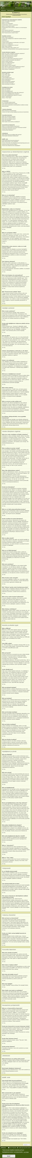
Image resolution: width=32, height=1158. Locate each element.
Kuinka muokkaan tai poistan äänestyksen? (11, 60)
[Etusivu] (16, 4)
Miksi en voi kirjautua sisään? (8, 26)
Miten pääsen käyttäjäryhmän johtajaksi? (10, 93)
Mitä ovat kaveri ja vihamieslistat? (9, 110)
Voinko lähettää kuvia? (7, 77)
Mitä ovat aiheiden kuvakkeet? (8, 84)
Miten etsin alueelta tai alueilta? (8, 116)
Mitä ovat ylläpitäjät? (6, 88)
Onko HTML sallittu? (6, 75)
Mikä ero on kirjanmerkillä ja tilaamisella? (11, 126)
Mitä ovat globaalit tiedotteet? (8, 79)
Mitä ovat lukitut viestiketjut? (8, 82)
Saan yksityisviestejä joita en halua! (9, 103)
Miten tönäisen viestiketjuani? (8, 69)
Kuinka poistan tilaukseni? (7, 130)
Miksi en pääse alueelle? (7, 61)
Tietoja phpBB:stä (13, 1087)
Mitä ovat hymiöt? (5, 76)
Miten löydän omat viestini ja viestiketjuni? (11, 121)
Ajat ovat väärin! (5, 41)
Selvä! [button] (8, 1156)
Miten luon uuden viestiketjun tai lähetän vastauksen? (13, 53)
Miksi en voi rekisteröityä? (7, 23)
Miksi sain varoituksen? (7, 64)
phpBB (25, 367)
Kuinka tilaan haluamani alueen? (9, 128)
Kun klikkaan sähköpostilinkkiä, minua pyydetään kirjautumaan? (15, 49)
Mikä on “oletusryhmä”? (7, 96)
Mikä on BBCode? (6, 73)
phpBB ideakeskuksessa (7, 1097)
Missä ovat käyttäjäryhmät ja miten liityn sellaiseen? (13, 92)
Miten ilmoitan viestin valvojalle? (9, 65)
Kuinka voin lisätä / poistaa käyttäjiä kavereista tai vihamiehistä (15, 112)
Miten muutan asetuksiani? (7, 37)
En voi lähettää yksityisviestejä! (8, 102)
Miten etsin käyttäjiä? (6, 120)
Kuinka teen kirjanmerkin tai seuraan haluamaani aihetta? (14, 127)
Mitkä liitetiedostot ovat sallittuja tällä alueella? (12, 134)
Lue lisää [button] (26, 1152)
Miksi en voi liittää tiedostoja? (8, 62)
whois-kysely (20, 1112)
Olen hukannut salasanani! (7, 30)
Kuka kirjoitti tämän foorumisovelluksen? (10, 140)
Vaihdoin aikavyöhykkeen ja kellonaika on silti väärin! (13, 42)
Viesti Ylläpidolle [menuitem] (12, 1147)
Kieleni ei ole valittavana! (7, 43)
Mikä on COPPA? (5, 22)
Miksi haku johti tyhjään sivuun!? (9, 119)
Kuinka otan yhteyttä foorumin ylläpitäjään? (11, 145)
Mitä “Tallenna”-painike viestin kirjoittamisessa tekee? (13, 66)
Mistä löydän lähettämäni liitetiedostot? (10, 135)
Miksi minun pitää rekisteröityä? (8, 21)
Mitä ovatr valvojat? (6, 89)
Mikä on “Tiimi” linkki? (6, 97)
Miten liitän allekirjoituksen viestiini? (9, 56)
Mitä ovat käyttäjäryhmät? (7, 91)
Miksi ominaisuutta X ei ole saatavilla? (10, 141)
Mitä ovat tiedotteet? (6, 80)
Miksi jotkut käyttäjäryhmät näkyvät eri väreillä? (12, 95)
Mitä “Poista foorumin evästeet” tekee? (10, 32)
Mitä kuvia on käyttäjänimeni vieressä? (10, 45)
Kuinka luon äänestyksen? (7, 57)
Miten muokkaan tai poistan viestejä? (10, 54)
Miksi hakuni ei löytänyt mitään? (9, 117)
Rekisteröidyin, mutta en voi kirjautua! (10, 24)
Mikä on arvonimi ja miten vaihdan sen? (10, 47)
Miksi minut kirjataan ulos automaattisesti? (11, 31)
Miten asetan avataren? (7, 46)
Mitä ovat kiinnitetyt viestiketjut (8, 81)
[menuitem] (3, 7)
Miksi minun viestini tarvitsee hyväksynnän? (11, 67)
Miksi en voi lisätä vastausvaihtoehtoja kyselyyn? (12, 58)
